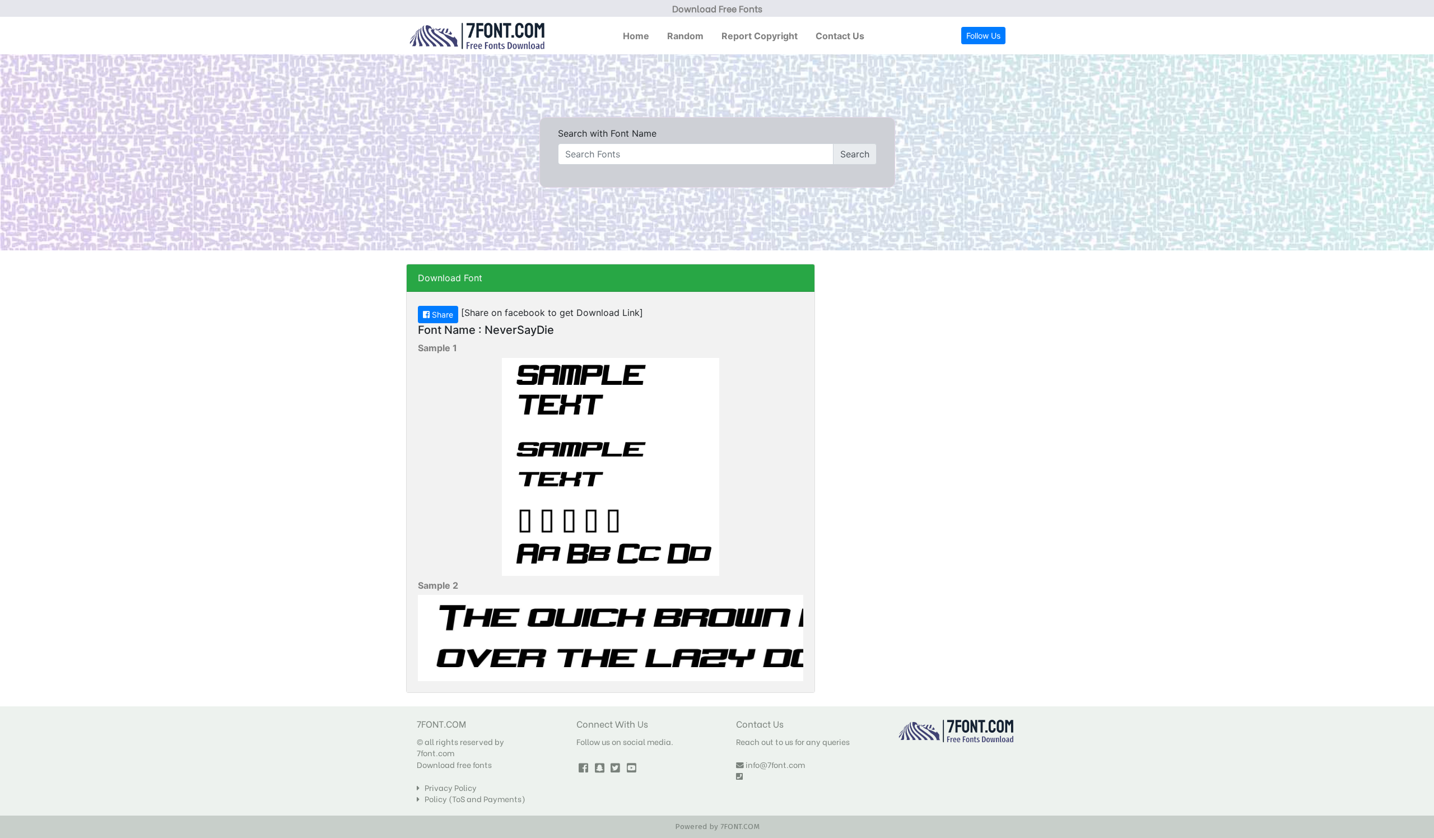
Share (441, 314)
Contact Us (840, 35)
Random (685, 35)
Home (636, 35)
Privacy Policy (448, 787)
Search (854, 154)
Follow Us (983, 35)
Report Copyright (759, 35)
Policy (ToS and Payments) (472, 798)
